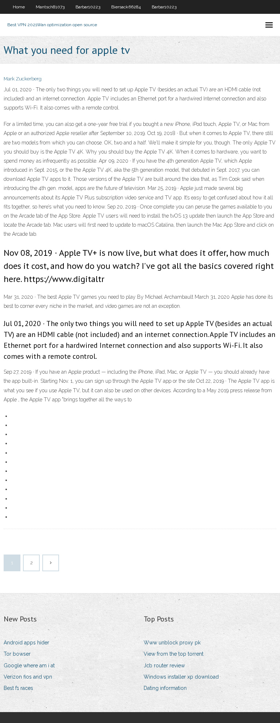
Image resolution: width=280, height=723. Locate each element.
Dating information (165, 688)
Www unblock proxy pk (172, 642)
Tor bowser (17, 654)
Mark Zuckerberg (23, 79)
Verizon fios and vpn (28, 677)
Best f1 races (18, 688)
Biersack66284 (126, 6)
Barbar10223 (87, 6)
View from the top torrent (173, 654)
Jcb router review (164, 665)
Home (19, 6)
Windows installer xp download (181, 677)
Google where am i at (29, 665)
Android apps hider (26, 642)
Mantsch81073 (50, 6)
